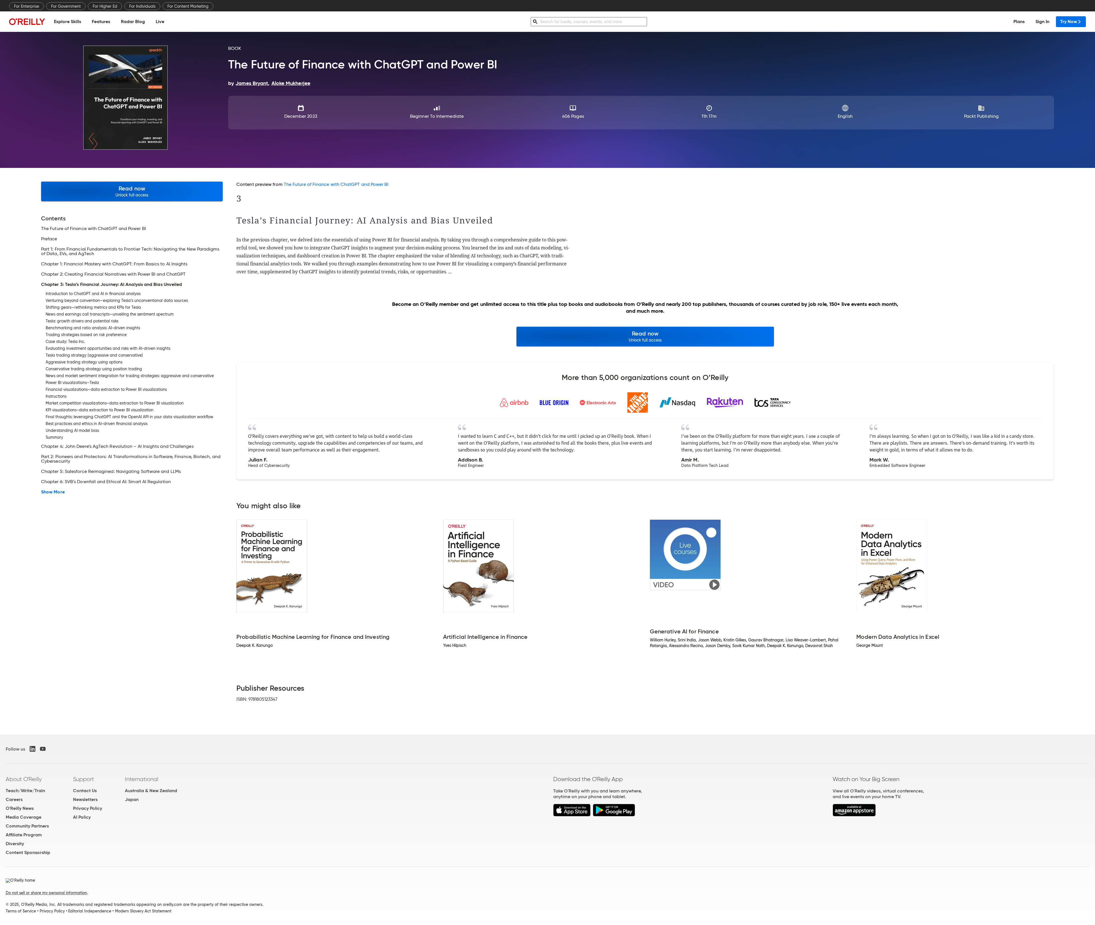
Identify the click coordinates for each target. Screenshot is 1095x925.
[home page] (27, 21)
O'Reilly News (20, 808)
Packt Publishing (981, 116)
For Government (66, 6)
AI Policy (82, 817)
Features (101, 22)
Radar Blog (133, 22)
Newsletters (85, 799)
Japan (132, 799)
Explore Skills (67, 22)
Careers (14, 799)
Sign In (1042, 22)
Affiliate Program (24, 835)
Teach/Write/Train (25, 791)
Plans (1019, 22)
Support (83, 779)
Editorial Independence (89, 911)
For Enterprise (26, 6)
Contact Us (85, 791)
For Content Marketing (187, 6)
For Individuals (142, 6)
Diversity (15, 844)
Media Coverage (23, 817)
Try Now (1068, 22)
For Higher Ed (105, 6)
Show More (53, 492)
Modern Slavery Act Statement (143, 911)
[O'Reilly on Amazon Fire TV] (854, 815)
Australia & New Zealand (151, 791)
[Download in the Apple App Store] (572, 815)
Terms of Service (21, 911)
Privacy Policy (87, 808)
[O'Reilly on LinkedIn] (32, 749)
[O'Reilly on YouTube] (43, 749)
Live (160, 22)
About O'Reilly (24, 779)
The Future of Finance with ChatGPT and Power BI (336, 184)
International (141, 779)
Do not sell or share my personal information (46, 892)
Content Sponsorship (28, 852)
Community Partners (27, 826)
